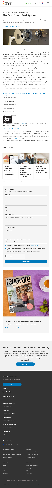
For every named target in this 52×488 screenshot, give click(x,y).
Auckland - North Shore (32, 454)
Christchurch (6, 460)
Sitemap (36, 480)
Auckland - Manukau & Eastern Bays (12, 454)
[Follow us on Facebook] (7, 391)
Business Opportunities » (10, 420)
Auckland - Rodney (7, 457)
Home (4, 12)
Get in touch (17, 138)
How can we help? (10, 227)
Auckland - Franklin (31, 452)
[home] (8, 3)
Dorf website (22, 123)
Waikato (5, 470)
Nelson (4, 465)
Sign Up (12, 384)
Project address (9, 214)
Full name (7, 194)
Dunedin (28, 460)
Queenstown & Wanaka (32, 465)
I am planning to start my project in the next (17, 239)
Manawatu (29, 462)
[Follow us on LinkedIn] (10, 391)
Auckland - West (30, 457)
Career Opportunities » (9, 424)
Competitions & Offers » (9, 413)
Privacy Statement (22, 480)
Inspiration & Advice (15, 12)
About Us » (6, 410)
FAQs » (5, 434)
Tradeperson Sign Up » (9, 427)
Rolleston (5, 468)
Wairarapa (29, 470)
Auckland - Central (7, 452)
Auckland (28, 449)
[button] (43, 3)
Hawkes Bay (6, 462)
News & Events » (7, 417)
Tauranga (28, 468)
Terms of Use (30, 480)
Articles (8, 12)
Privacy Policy (34, 245)
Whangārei (29, 473)
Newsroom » (6, 431)
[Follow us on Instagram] (4, 391)
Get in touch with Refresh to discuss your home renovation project (23, 129)
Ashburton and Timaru (8, 449)
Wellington (5, 473)
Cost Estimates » (7, 406)
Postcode (7, 221)
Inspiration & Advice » (9, 403)
